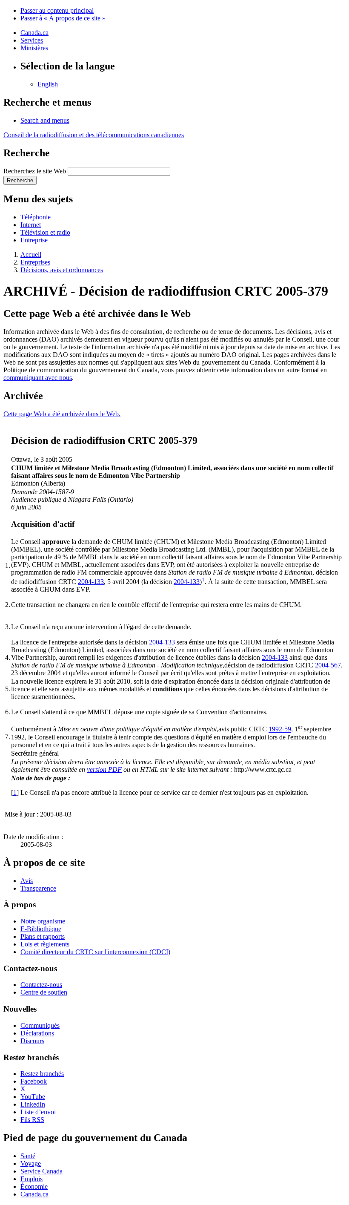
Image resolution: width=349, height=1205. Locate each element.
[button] (44, 120)
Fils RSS (32, 1119)
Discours (32, 1040)
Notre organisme (42, 921)
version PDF (104, 769)
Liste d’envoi (38, 1112)
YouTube (32, 1096)
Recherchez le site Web (34, 171)
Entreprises (35, 262)
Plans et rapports (42, 936)
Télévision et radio (45, 232)
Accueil (30, 254)
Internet (30, 224)
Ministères (34, 48)
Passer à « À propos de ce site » (63, 18)
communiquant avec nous (37, 377)
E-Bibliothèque (40, 928)
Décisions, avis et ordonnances (61, 269)
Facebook (33, 1081)
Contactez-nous (41, 984)
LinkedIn (32, 1104)
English (47, 84)
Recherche (20, 180)
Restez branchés (42, 1073)
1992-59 (280, 729)
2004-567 (328, 665)
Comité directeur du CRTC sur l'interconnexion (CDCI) (95, 951)
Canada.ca (34, 32)
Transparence (38, 888)
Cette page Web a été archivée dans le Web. (61, 413)
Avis (26, 880)
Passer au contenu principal (57, 10)
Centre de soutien (43, 992)
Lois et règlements (44, 944)
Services (31, 40)
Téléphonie (35, 217)
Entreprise (34, 240)
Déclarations (37, 1033)
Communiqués (40, 1025)
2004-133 (91, 581)
